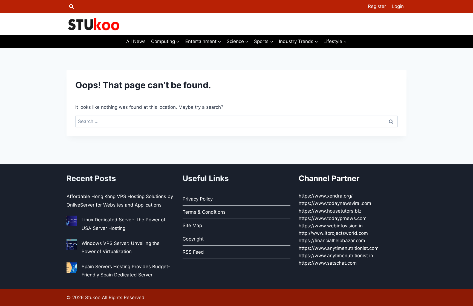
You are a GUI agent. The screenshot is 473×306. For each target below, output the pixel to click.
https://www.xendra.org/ (326, 196)
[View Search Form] (71, 7)
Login (398, 6)
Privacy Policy (198, 199)
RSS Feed (193, 252)
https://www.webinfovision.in (331, 225)
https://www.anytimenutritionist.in (336, 255)
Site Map (192, 225)
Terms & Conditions (204, 212)
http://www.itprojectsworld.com (333, 233)
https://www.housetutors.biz (330, 211)
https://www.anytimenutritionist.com (339, 248)
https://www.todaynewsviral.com (335, 203)
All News (136, 41)
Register (377, 6)
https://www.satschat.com (328, 263)
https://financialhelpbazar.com (332, 240)
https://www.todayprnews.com (333, 218)
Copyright (193, 239)
